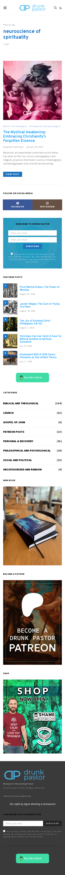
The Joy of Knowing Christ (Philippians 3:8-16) (35, 322)
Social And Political (17, 460)
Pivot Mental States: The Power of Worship (40, 289)
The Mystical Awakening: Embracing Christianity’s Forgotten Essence (24, 136)
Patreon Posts (13, 432)
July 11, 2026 (26, 361)
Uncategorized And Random (22, 469)
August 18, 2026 (27, 311)
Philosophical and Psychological (45, 126)
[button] (60, 8)
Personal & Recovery (18, 441)
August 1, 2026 (27, 327)
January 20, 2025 (35, 147)
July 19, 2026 (26, 346)
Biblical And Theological (15, 126)
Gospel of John (14, 422)
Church (8, 413)
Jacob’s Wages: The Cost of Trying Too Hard (39, 305)
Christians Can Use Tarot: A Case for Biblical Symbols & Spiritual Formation (41, 339)
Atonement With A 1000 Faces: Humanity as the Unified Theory (38, 356)
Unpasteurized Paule (13, 147)
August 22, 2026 (27, 294)
